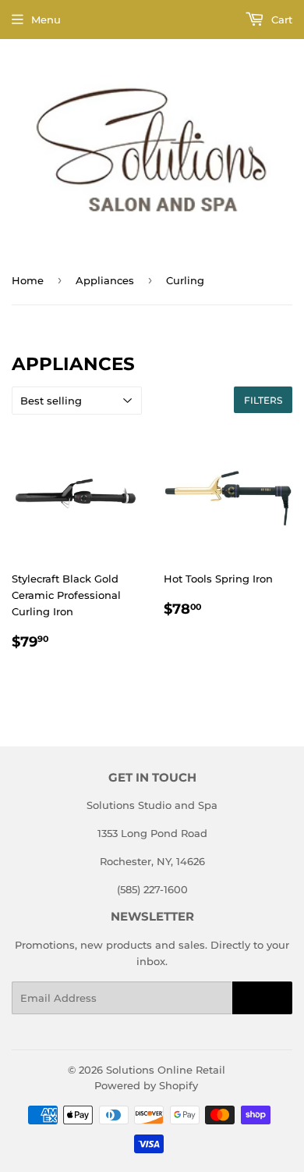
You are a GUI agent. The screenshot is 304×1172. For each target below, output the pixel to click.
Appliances (105, 280)
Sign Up (262, 998)
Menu (46, 19)
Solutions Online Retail (165, 1069)
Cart (280, 19)
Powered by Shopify (146, 1085)
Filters (263, 400)
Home (28, 280)
